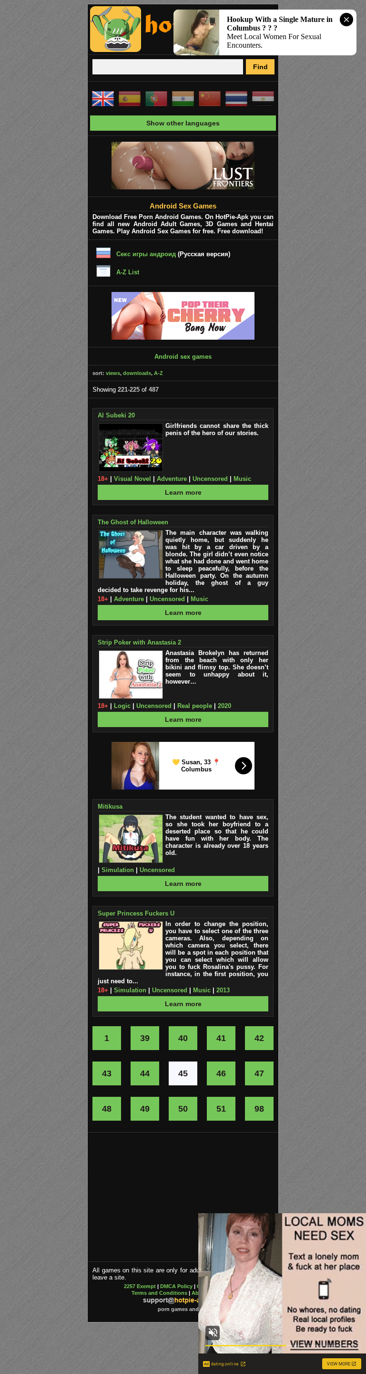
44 (145, 1073)
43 (107, 1073)
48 (107, 1109)
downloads (137, 373)
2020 (224, 705)
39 (145, 1038)
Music (242, 478)
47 (259, 1073)
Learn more (183, 492)
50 (183, 1109)
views (113, 373)
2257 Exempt (140, 1286)
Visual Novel (132, 478)
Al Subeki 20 (116, 415)
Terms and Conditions (159, 1293)
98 (259, 1109)
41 (221, 1038)
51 (221, 1109)
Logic (122, 705)
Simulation (118, 870)
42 (259, 1038)
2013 (223, 990)
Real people (194, 705)
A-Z (158, 373)
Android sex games (183, 356)
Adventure (172, 478)
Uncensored (210, 478)
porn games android (183, 1309)
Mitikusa (110, 806)
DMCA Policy (176, 1286)
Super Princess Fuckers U (136, 913)
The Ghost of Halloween (133, 522)
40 (183, 1038)
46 (221, 1073)
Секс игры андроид (146, 254)
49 (145, 1109)
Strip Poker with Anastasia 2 (139, 642)
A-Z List (127, 272)
